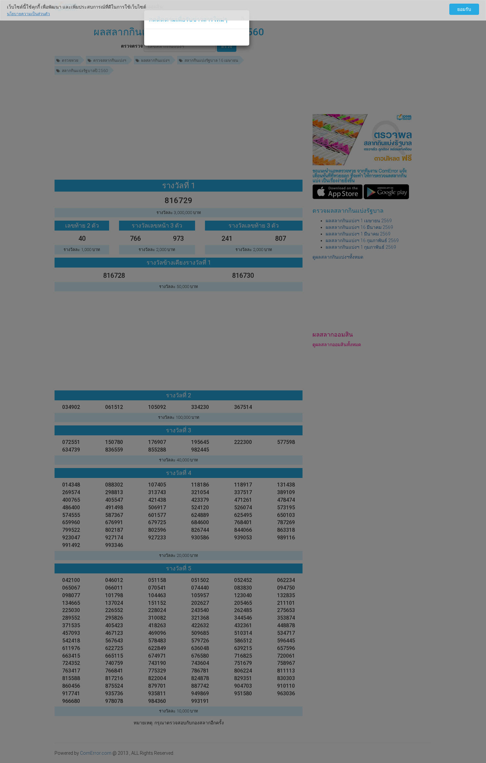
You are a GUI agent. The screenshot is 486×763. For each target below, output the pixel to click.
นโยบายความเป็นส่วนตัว (28, 14)
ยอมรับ (464, 9)
